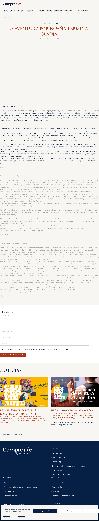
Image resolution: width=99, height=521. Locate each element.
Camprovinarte (58, 457)
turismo (43, 420)
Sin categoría (60, 419)
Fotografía (16, 420)
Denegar (70, 511)
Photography (30, 420)
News (23, 420)
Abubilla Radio (58, 453)
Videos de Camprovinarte (63, 474)
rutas (38, 420)
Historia (62, 417)
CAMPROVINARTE (6, 418)
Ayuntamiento (10, 483)
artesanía (38, 416)
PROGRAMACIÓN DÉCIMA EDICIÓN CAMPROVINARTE (19, 412)
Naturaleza (70, 417)
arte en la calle (28, 416)
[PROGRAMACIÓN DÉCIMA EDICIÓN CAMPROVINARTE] (24, 392)
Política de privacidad (6, 516)
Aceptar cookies (45, 511)
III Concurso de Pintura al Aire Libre (72, 410)
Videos (7, 422)
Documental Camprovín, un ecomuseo (68, 466)
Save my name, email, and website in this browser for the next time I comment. (36, 349)
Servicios (8, 500)
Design (9, 420)
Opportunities (79, 417)
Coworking (56, 462)
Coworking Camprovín (37, 418)
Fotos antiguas (58, 470)
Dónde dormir (10, 491)
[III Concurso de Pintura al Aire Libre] (75, 392)
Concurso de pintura (21, 418)
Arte (20, 416)
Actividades (14, 416)
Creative (3, 420)
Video (2, 422)
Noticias (55, 491)
